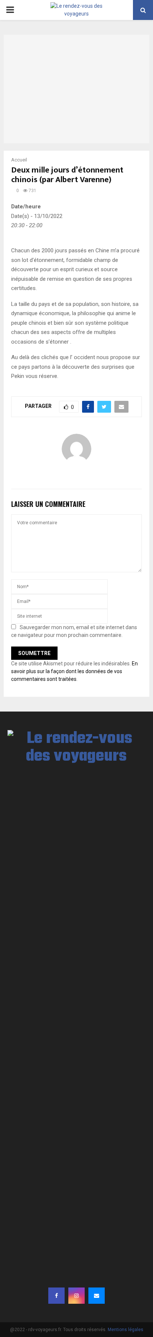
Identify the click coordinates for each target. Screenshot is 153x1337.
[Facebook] (56, 1295)
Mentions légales (125, 1329)
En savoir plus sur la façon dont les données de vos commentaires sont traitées (74, 671)
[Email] (96, 1295)
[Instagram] (76, 1295)
